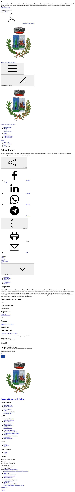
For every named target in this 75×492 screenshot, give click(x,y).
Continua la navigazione (6, 10)
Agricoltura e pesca (8, 438)
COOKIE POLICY (5, 7)
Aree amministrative (8, 406)
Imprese (5, 133)
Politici (5, 410)
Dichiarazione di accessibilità (10, 483)
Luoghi (5, 452)
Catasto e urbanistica (8, 425)
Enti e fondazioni (7, 409)
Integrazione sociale (8, 136)
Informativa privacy (8, 481)
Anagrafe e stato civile (9, 418)
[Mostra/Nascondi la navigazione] (12, 69)
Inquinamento (7, 135)
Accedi (2, 140)
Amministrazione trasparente (10, 479)
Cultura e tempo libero (9, 420)
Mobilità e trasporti (8, 428)
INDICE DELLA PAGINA (6, 274)
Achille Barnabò (5, 315)
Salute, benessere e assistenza (10, 435)
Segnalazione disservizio (9, 476)
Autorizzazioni (7, 437)
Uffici (5, 145)
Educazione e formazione (9, 430)
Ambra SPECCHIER (7, 324)
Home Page (6, 142)
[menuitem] (17, 180)
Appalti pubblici (7, 424)
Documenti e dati (7, 413)
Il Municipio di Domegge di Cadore (9, 333)
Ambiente (6, 434)
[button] (7, 127)
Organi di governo (8, 405)
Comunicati (6, 445)
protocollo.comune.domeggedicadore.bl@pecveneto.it (15, 471)
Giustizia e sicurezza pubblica (10, 431)
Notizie (5, 444)
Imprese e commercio (8, 422)
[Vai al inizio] (1, 353)
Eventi (5, 453)
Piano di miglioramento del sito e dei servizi (14, 485)
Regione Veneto (4, 11)
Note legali (6, 482)
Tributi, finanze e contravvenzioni (11, 433)
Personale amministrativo (9, 411)
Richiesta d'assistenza (8, 477)
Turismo (5, 426)
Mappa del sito (4, 487)
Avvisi (5, 446)
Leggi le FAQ (7, 473)
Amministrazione (7, 143)
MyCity (3, 490)
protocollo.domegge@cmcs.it (10, 469)
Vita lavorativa (7, 421)
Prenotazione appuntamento (10, 474)
